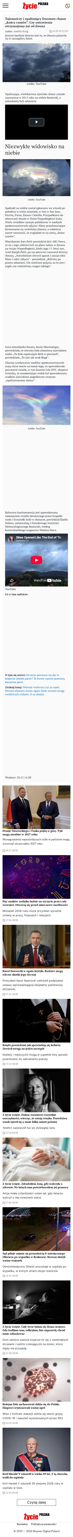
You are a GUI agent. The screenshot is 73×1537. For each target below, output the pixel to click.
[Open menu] (5, 6)
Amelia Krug (21, 31)
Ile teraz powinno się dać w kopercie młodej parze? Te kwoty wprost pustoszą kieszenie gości (35, 678)
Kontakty (22, 1524)
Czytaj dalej (36, 1502)
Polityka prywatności (43, 1524)
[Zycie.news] (35, 5)
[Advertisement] (36, 306)
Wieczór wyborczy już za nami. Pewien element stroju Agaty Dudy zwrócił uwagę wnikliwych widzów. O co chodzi (35, 690)
